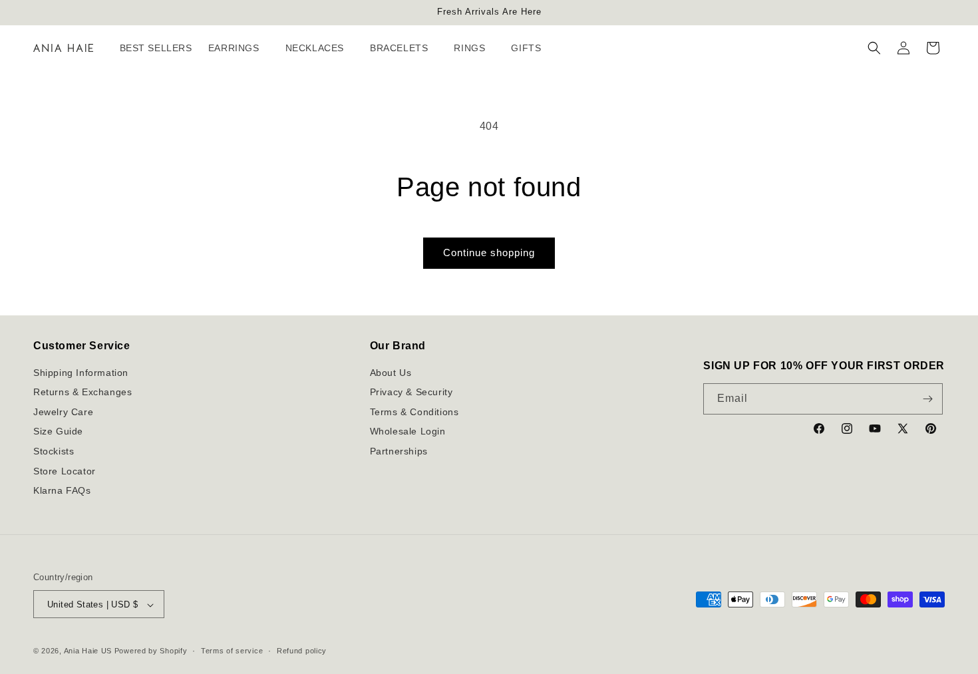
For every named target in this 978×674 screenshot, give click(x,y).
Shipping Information (80, 372)
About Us (391, 372)
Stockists (53, 451)
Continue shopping (489, 252)
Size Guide (58, 431)
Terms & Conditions (414, 412)
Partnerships (399, 451)
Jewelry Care (63, 412)
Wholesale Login (408, 431)
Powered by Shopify (151, 651)
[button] (238, 48)
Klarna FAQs (62, 491)
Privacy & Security (411, 392)
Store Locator (64, 471)
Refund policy (302, 651)
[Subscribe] (927, 399)
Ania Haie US (88, 651)
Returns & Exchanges (82, 392)
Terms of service (232, 651)
